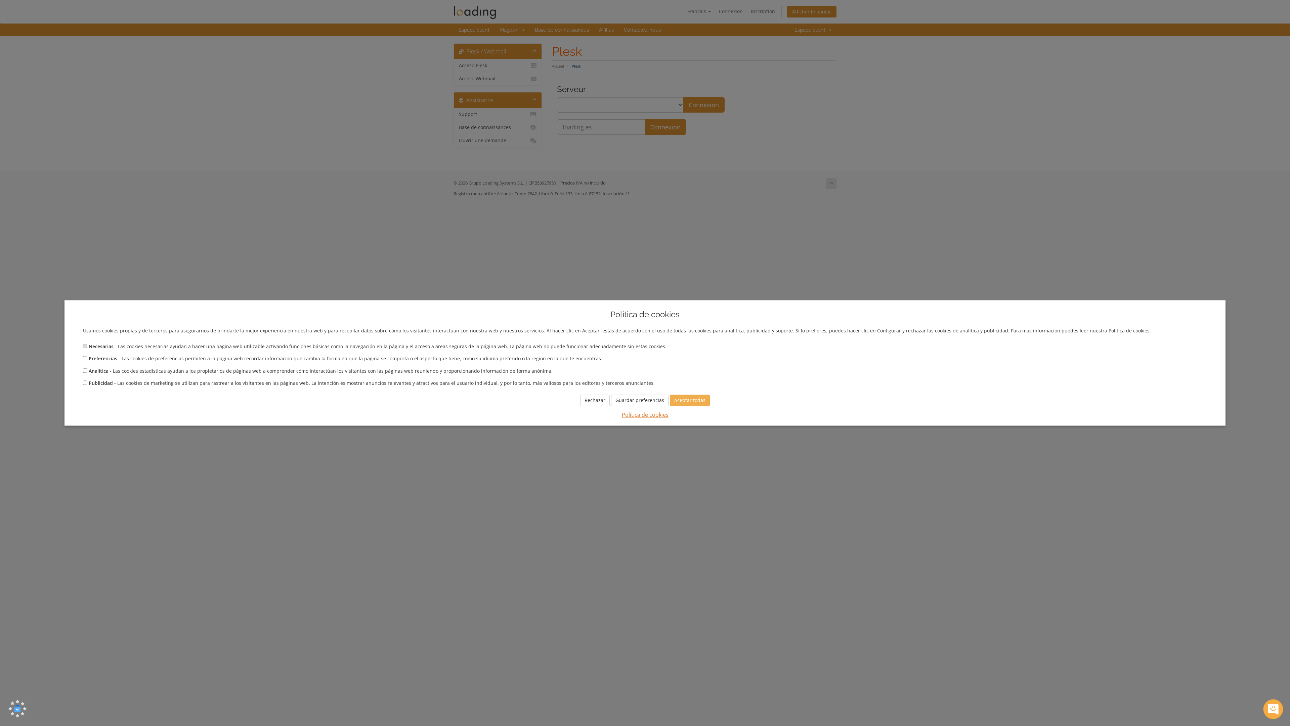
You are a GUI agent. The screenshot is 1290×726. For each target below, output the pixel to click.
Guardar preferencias (639, 400)
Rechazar (595, 400)
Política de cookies (645, 415)
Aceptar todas (689, 400)
